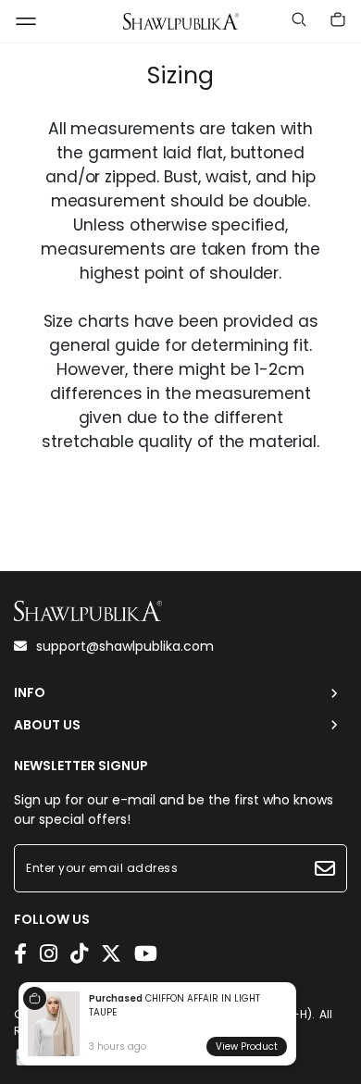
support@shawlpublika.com (125, 646)
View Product (247, 1046)
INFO (29, 693)
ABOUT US (47, 725)
